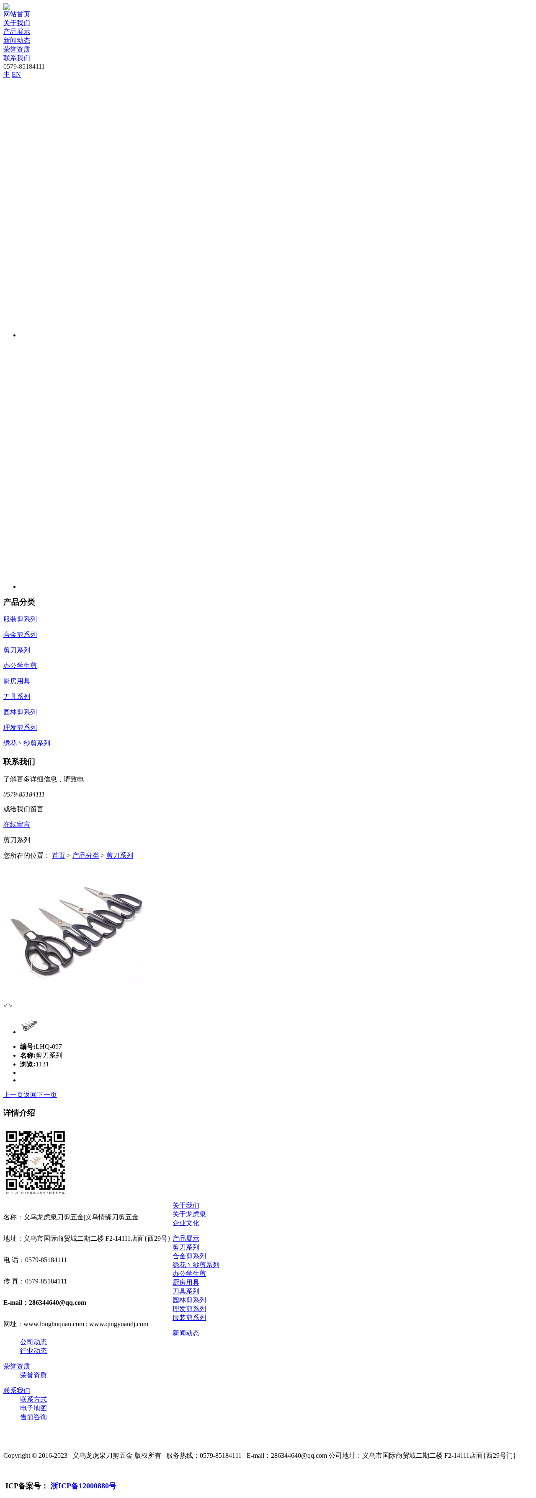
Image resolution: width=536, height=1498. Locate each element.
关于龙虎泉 (189, 1214)
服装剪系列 (189, 1317)
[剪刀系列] (74, 1000)
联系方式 (33, 1399)
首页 (58, 855)
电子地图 (33, 1408)
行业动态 (33, 1350)
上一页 (13, 1094)
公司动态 (33, 1341)
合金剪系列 (189, 1256)
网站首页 (16, 14)
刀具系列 (186, 1291)
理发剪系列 (189, 1308)
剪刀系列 (119, 855)
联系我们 (16, 58)
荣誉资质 (16, 49)
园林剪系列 (189, 1300)
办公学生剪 (189, 1273)
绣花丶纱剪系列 (196, 1264)
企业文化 (186, 1222)
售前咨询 (33, 1416)
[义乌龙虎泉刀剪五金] (6, 7)
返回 (30, 1094)
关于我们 (16, 22)
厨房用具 (186, 1282)
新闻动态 (16, 40)
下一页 (47, 1094)
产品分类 (85, 855)
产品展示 (16, 31)
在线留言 (16, 824)
